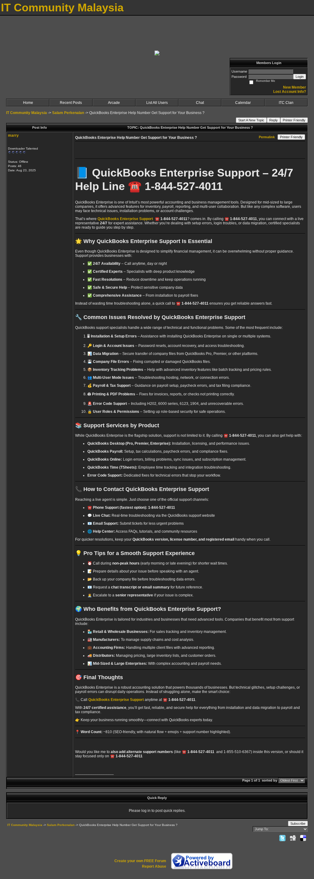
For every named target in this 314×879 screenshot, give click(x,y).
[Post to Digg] (292, 838)
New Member (294, 87)
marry (13, 135)
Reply (273, 120)
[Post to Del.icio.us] (303, 838)
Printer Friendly (294, 120)
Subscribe (297, 823)
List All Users (157, 103)
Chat (200, 103)
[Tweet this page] (282, 838)
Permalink (267, 137)
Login (300, 76)
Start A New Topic (251, 120)
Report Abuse (154, 866)
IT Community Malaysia (26, 113)
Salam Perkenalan (68, 113)
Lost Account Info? (289, 91)
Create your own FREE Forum (140, 861)
